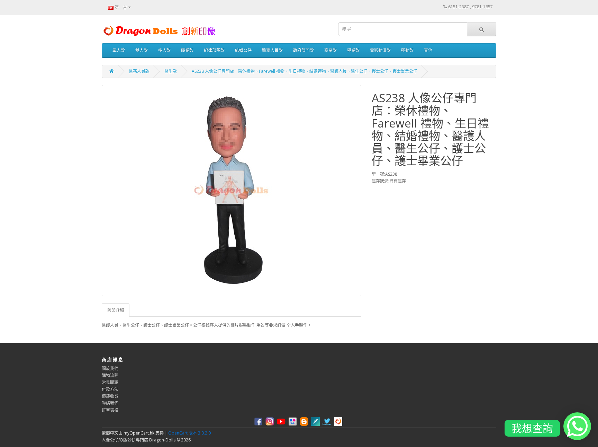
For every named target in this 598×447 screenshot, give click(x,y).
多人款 (164, 50)
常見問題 (110, 382)
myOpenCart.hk (139, 433)
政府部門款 (303, 50)
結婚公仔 (243, 50)
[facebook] (259, 421)
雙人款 (141, 50)
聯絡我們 (110, 403)
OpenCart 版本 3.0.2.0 (189, 433)
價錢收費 (110, 396)
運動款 (407, 50)
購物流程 (110, 375)
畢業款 (353, 50)
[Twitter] (328, 421)
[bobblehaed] (339, 421)
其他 (428, 50)
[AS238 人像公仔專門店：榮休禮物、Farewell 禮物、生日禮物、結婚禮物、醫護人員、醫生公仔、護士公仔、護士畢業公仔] (231, 190)
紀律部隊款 (214, 50)
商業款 (330, 50)
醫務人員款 (272, 50)
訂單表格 (110, 410)
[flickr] (293, 421)
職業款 (187, 50)
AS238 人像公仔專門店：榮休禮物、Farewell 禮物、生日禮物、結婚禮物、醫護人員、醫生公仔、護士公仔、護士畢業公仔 (304, 71)
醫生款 (170, 71)
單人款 (118, 50)
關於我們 (110, 368)
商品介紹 (115, 310)
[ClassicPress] (316, 421)
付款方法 (110, 389)
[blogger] (305, 421)
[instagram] (270, 421)
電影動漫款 (380, 50)
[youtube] (282, 421)
